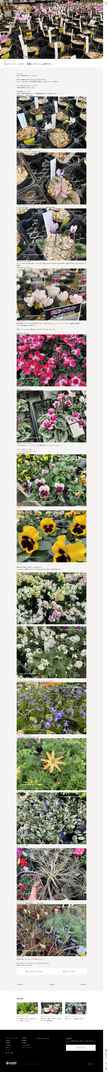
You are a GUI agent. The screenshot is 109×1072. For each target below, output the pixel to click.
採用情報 (24, 1042)
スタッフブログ (13, 60)
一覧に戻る (51, 984)
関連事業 (24, 1040)
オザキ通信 (8, 1045)
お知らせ (8, 1047)
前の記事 (20, 984)
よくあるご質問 (25, 1045)
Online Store (41, 1038)
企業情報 (24, 1038)
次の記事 (83, 984)
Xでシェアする (70, 971)
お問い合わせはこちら (81, 1047)
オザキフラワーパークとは (12, 1038)
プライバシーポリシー (27, 1047)
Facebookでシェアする (35, 971)
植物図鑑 (8, 1042)
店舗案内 (8, 1040)
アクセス (8, 1049)
